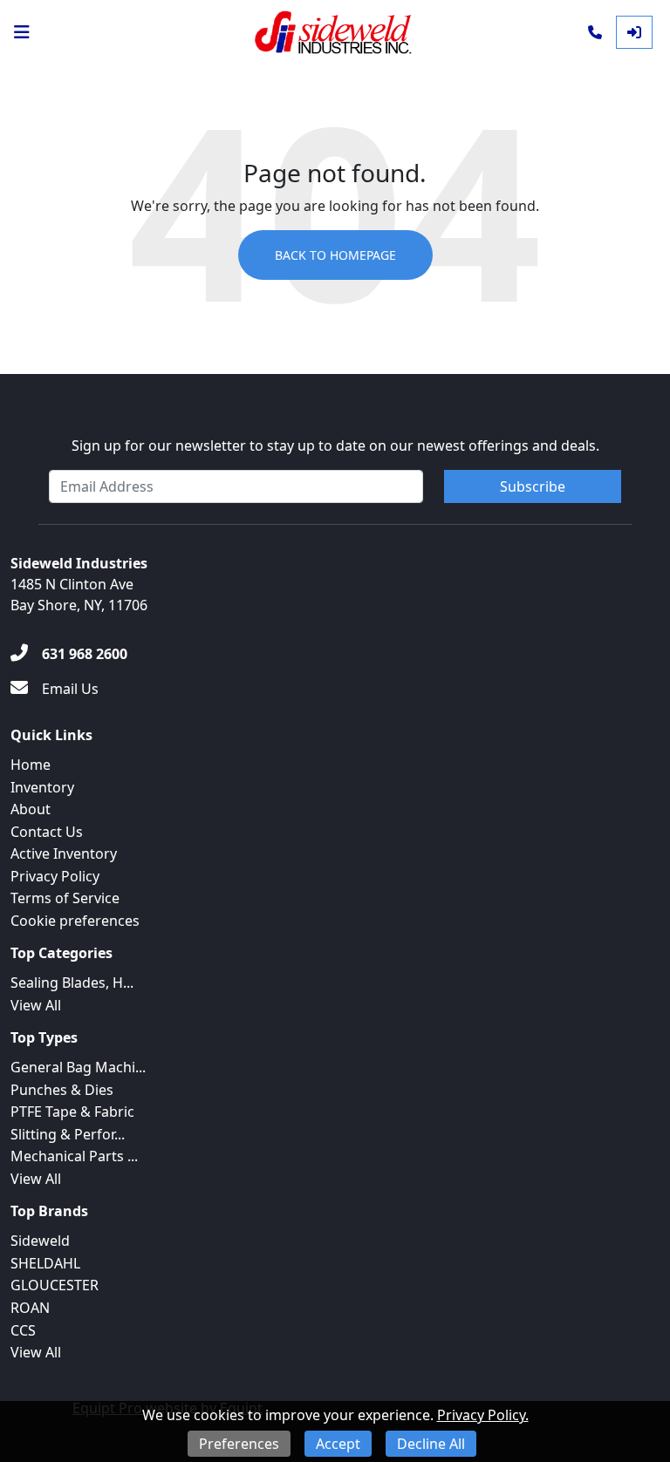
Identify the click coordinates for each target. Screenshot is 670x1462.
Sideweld (40, 1240)
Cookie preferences (75, 920)
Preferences (239, 1443)
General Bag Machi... (78, 1067)
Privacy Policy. (483, 1415)
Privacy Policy (54, 876)
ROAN (30, 1307)
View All (35, 1005)
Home (30, 764)
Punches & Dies (61, 1089)
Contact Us (46, 831)
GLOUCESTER (54, 1285)
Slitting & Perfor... (67, 1134)
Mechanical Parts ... (74, 1156)
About (30, 809)
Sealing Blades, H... (71, 982)
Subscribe (532, 486)
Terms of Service (65, 898)
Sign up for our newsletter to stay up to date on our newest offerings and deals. (335, 445)
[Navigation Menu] (22, 32)
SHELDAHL (45, 1263)
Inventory (42, 787)
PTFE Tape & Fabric (72, 1111)
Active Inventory (63, 853)
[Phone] (595, 32)
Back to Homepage (335, 255)
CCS (23, 1330)
